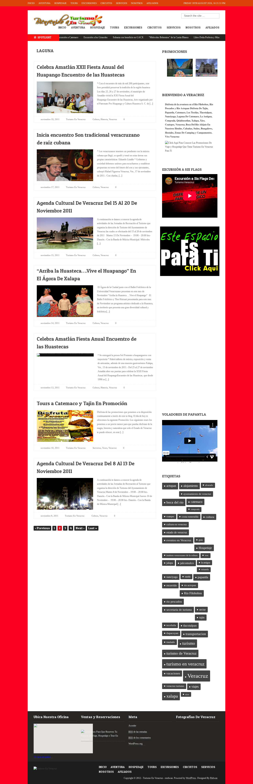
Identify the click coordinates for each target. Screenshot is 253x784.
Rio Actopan (183, 108)
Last (92, 528)
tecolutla (171, 625)
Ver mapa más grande (42, 757)
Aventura (44, 3)
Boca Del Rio (192, 124)
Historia (104, 119)
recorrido (171, 585)
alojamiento (190, 485)
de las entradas (137, 731)
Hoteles (178, 128)
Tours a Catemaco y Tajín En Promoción (82, 403)
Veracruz (113, 119)
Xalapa (195, 120)
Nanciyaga (170, 116)
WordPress (191, 778)
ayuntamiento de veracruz (197, 493)
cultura (210, 517)
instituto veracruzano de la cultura (181, 555)
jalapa (169, 562)
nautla (187, 576)
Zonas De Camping (184, 132)
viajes (195, 686)
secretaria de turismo (179, 609)
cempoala (195, 509)
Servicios (121, 3)
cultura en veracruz (176, 524)
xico (187, 694)
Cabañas (187, 128)
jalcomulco (187, 563)
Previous (42, 528)
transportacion (196, 634)
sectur (202, 609)
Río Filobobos (201, 104)
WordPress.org (135, 743)
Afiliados (152, 3)
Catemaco (180, 112)
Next (80, 528)
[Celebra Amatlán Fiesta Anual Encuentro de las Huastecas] (146, 338)
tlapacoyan (172, 633)
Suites (197, 128)
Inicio (31, 3)
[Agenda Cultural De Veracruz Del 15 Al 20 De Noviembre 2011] (146, 202)
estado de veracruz (176, 532)
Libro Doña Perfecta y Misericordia (191, 37)
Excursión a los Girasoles (77, 37)
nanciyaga (171, 576)
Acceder (132, 725)
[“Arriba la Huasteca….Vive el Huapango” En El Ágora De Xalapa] (146, 269)
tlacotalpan (190, 625)
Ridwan (213, 778)
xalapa (172, 696)
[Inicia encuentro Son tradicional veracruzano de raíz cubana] (146, 134)
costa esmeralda (190, 516)
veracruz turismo (175, 686)
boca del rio (174, 502)
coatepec (170, 516)
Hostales (169, 132)
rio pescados (174, 601)
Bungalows (206, 128)
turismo (188, 643)
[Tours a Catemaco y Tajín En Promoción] (146, 402)
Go (216, 16)
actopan (171, 486)
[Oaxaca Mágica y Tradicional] (208, 68)
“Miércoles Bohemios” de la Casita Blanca (150, 37)
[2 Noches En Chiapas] (180, 68)
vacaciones (173, 673)
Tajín (205, 108)
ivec (207, 555)
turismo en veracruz (185, 663)
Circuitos (106, 3)
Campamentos (204, 132)
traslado (170, 642)
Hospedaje (60, 3)
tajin (202, 617)
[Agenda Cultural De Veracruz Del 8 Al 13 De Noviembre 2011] (146, 462)
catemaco (196, 501)
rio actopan (190, 585)
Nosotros (137, 3)
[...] (151, 103)
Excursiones (89, 3)
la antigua (205, 562)
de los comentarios (139, 737)
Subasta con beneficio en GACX (109, 37)
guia (201, 539)
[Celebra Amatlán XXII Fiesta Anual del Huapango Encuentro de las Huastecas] (146, 66)
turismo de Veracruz (181, 653)
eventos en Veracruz (178, 540)
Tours (74, 3)
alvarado (209, 485)
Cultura (96, 119)
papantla (203, 577)
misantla (205, 569)
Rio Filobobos (193, 593)
